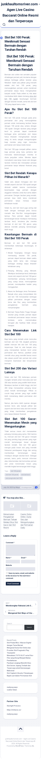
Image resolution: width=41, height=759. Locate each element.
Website (9, 565)
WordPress (19, 746)
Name (8, 558)
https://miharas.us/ (14, 710)
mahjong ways (12, 687)
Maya (18, 487)
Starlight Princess (14, 706)
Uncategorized (26, 487)
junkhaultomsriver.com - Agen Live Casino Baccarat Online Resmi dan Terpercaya (20, 12)
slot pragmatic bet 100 (14, 478)
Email (23, 558)
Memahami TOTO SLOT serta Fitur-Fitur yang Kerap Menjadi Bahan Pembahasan (20, 658)
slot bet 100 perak (12, 475)
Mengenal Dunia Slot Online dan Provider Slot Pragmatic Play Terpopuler (19, 650)
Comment (10, 543)
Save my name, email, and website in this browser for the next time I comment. (20, 575)
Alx (33, 746)
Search (9, 623)
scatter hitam (12, 690)
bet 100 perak (15, 471)
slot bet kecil (25, 475)
